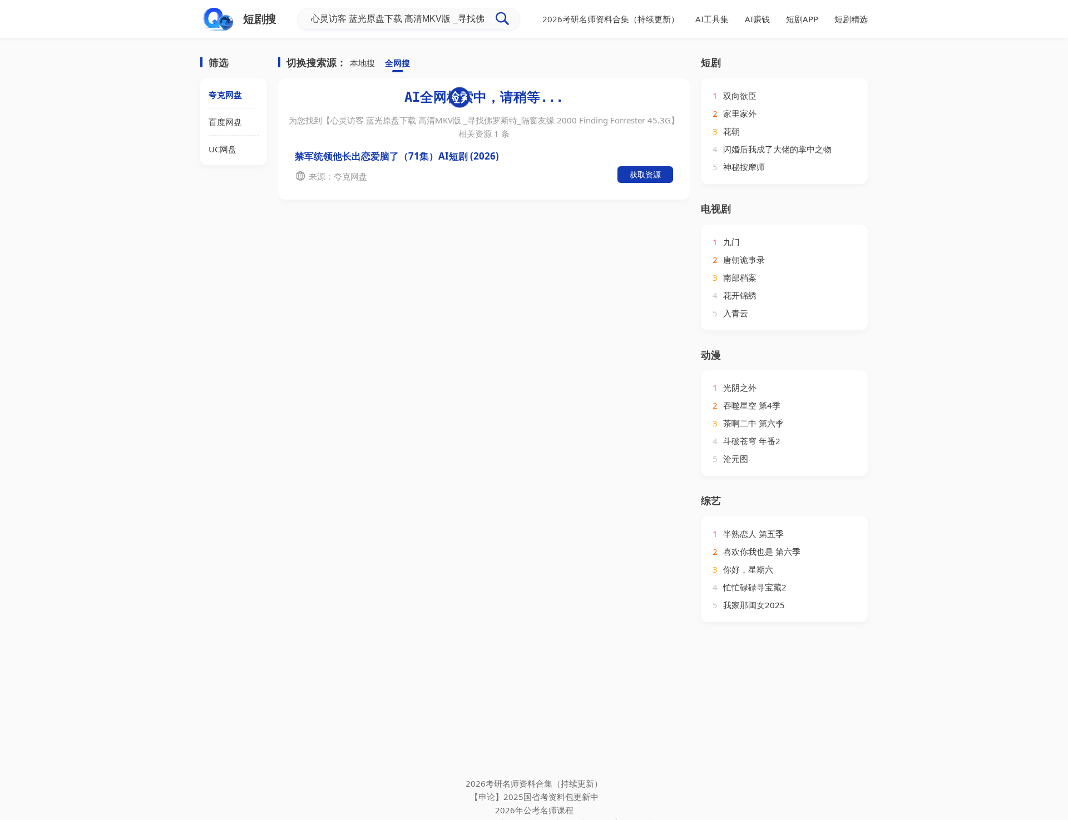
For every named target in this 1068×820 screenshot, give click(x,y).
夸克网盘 (225, 94)
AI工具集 (712, 18)
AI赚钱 (757, 18)
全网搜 (397, 62)
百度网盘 (225, 121)
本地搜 (362, 62)
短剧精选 (851, 18)
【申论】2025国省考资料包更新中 (534, 796)
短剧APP (802, 18)
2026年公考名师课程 (534, 810)
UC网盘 (222, 149)
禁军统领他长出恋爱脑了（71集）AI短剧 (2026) (397, 156)
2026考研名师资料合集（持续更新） (610, 18)
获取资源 (645, 174)
